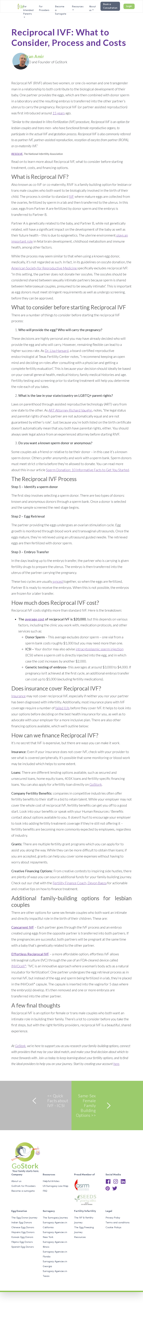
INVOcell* (18, 966)
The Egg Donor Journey (24, 1218)
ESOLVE (18, 153)
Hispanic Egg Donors (22, 1232)
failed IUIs (62, 708)
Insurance (18, 696)
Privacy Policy (113, 1218)
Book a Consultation (110, 6)
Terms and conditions (118, 1222)
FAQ (45, 1191)
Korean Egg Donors (22, 1237)
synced (57, 581)
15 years (58, 113)
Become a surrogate (23, 1191)
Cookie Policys (113, 1227)
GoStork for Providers (23, 1186)
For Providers (44, 8)
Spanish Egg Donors (22, 1247)
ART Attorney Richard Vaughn (70, 410)
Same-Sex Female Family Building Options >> (86, 1105)
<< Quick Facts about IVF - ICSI (57, 1100)
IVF (71, 196)
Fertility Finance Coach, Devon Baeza (80, 883)
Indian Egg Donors (21, 1222)
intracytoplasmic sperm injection (99, 649)
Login (129, 6)
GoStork (95, 784)
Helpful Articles (51, 1181)
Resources (80, 1237)
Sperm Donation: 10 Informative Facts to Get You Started (87, 470)
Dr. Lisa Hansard (57, 351)
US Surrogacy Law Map (55, 1186)
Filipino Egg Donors (22, 1242)
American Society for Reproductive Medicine (44, 268)
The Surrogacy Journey (55, 1218)
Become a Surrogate (60, 8)
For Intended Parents (28, 8)
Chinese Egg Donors (22, 1227)
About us (92, 8)
